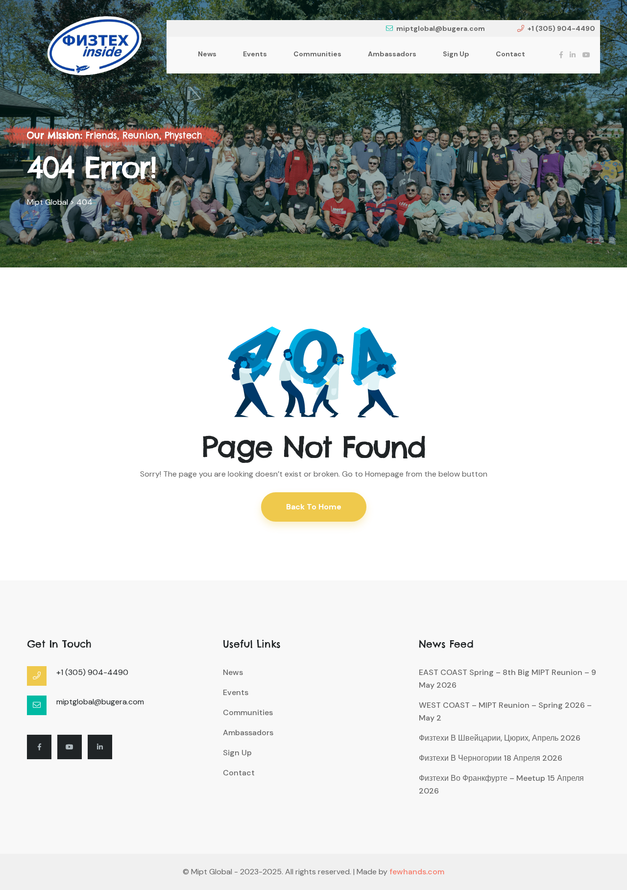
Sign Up (456, 53)
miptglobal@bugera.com (440, 28)
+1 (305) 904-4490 (561, 28)
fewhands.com (416, 871)
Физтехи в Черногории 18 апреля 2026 (490, 758)
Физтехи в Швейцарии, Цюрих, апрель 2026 (499, 738)
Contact (510, 53)
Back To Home (313, 507)
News (207, 53)
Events (255, 53)
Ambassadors (392, 53)
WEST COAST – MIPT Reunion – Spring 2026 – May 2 (505, 711)
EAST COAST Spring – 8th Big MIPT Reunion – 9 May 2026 (507, 678)
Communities (317, 53)
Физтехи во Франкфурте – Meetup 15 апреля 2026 (501, 784)
